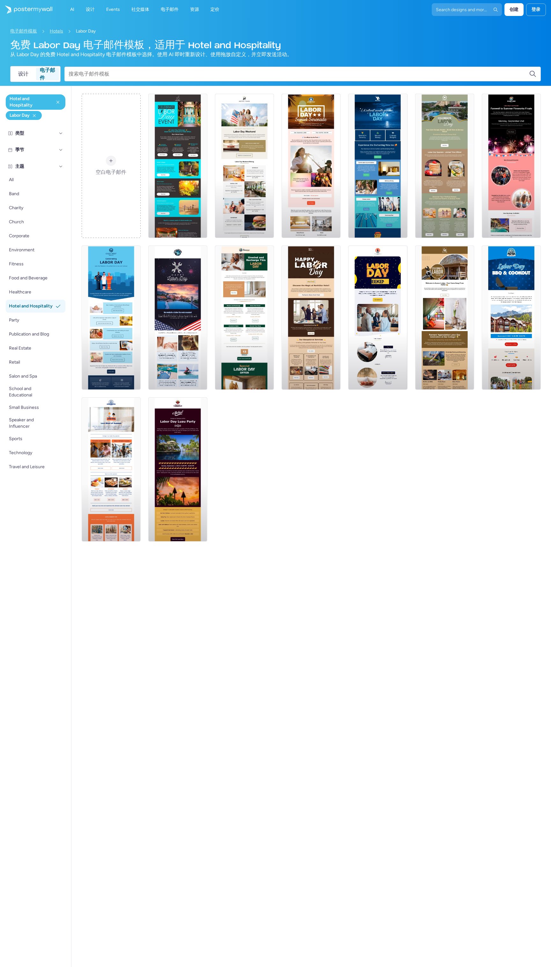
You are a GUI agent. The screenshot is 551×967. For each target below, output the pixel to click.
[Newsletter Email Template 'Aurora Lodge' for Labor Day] (444, 318)
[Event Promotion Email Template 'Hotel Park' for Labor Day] (244, 166)
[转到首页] (26, 9)
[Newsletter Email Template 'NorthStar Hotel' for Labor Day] (311, 318)
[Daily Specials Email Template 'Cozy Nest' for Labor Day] (111, 318)
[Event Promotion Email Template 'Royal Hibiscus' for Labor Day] (177, 469)
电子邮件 (47, 74)
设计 (23, 74)
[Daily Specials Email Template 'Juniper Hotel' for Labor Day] (244, 318)
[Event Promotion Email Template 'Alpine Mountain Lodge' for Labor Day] (511, 318)
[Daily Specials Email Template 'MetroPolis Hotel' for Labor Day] (377, 318)
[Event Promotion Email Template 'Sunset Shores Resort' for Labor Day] (511, 166)
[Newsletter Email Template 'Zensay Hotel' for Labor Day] (444, 166)
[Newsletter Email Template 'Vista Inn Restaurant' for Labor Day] (377, 166)
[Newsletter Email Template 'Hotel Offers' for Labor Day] (177, 166)
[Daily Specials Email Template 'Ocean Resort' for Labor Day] (177, 318)
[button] (60, 133)
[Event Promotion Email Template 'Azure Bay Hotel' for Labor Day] (311, 166)
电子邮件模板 (23, 31)
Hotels (56, 31)
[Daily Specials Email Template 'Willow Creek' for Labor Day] (111, 469)
